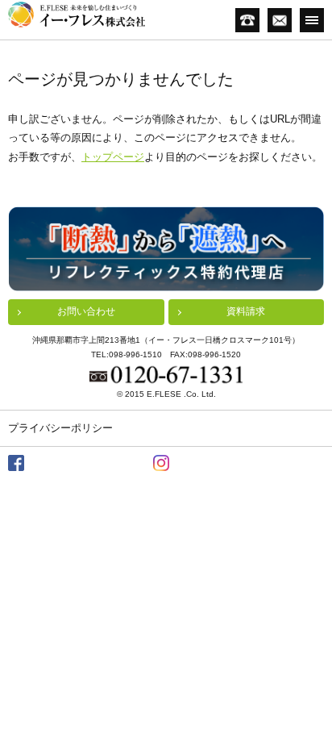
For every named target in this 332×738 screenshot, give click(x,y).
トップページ (112, 157)
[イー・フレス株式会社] (76, 14)
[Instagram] (161, 463)
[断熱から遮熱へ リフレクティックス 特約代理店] (166, 248)
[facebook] (16, 463)
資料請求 (245, 311)
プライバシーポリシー (60, 428)
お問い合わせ (86, 311)
